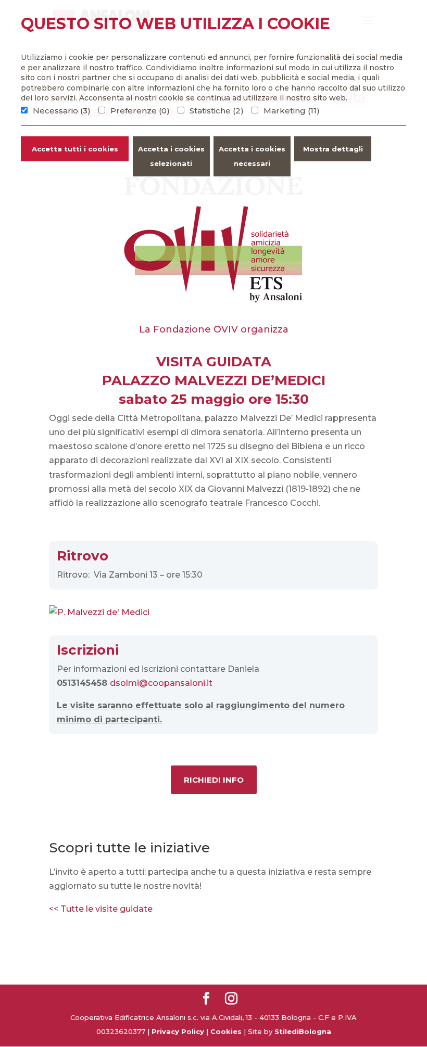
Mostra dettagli (333, 149)
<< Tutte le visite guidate (102, 909)
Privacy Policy (178, 1031)
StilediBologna (302, 1031)
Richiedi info (214, 780)
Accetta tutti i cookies (75, 149)
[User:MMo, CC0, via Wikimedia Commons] (99, 612)
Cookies (226, 1031)
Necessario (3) (62, 111)
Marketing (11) (291, 111)
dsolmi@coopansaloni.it (161, 683)
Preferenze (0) (140, 111)
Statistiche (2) (217, 111)
